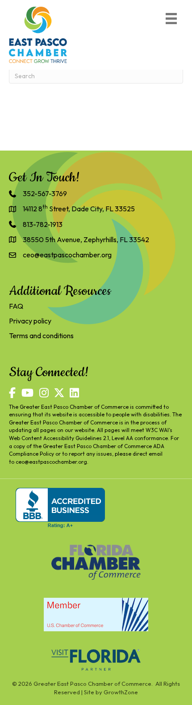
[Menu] (171, 18)
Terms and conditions (41, 335)
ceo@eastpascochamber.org (51, 461)
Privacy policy (30, 320)
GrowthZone (121, 692)
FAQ (16, 306)
